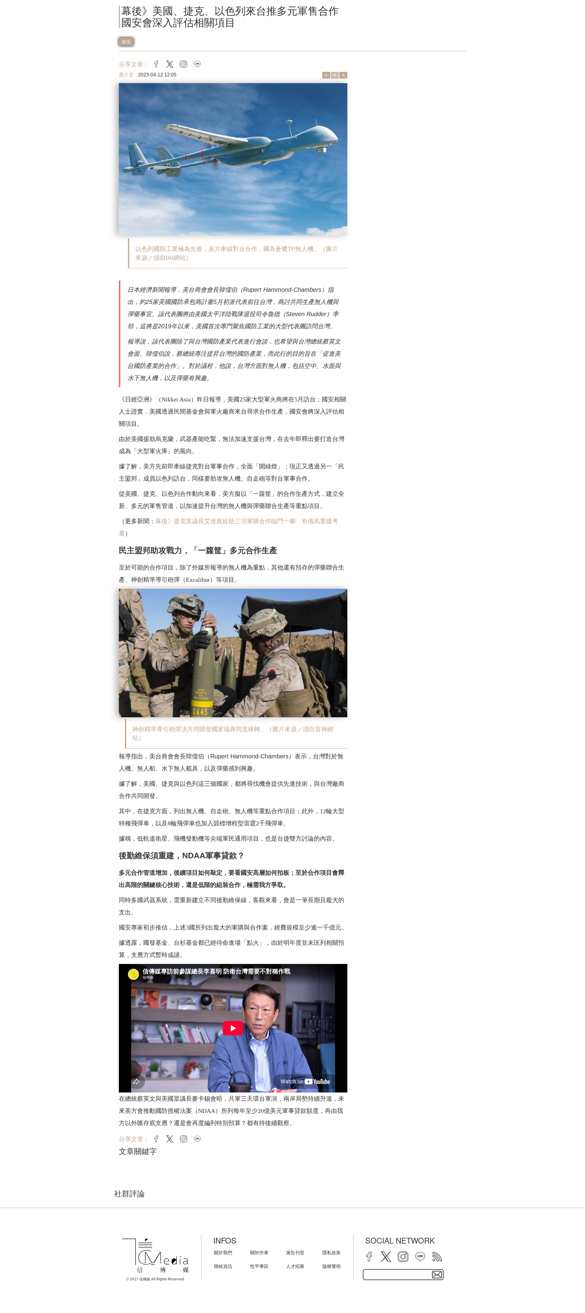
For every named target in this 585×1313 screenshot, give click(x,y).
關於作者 (259, 1252)
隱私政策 (331, 1252)
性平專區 (259, 1266)
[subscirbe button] (437, 1274)
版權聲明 (331, 1266)
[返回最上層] (565, 1293)
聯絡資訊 (223, 1266)
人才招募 (295, 1266)
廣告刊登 (295, 1252)
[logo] (155, 1256)
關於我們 (223, 1252)
